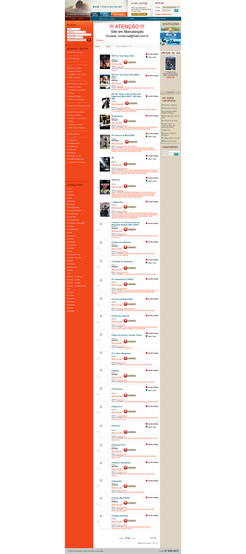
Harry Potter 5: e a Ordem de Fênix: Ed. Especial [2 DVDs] (168, 125)
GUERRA (70, 261)
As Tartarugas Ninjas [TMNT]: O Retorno (169, 112)
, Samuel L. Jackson (147, 382)
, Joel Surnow (131, 146)
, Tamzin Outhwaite (140, 213)
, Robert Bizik (136, 128)
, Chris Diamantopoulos (134, 151)
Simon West (121, 325)
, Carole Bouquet (122, 89)
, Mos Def (134, 127)
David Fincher (121, 234)
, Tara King (151, 195)
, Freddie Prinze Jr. (142, 148)
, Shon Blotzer (145, 128)
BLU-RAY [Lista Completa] (75, 112)
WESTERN (70, 311)
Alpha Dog (166, 130)
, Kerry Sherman (121, 195)
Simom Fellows (122, 211)
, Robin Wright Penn (140, 401)
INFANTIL (70, 270)
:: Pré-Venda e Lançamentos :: (77, 74)
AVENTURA (71, 201)
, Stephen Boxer (133, 216)
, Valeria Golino (125, 171)
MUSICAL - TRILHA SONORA (76, 286)
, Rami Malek (146, 109)
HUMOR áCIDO (72, 267)
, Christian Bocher (139, 492)
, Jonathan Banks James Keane (137, 195)
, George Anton (122, 217)
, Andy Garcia (136, 382)
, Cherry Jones (121, 151)
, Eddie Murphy (135, 192)
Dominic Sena (121, 472)
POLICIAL (70, 292)
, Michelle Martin (121, 510)
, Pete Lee (126, 214)
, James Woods (140, 328)
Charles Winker (122, 416)
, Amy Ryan (145, 509)
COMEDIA (70, 226)
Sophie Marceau (122, 251)
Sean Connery (128, 438)
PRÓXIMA (153, 538)
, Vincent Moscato (141, 173)
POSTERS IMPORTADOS (75, 159)
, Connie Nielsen (150, 456)
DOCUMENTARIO (73, 229)
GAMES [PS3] (71, 149)
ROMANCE (70, 301)
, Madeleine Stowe (139, 327)
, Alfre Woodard (152, 127)
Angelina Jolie (128, 509)
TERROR (70, 308)
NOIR (69, 289)
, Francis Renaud (145, 171)
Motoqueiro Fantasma (170, 108)
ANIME (69, 198)
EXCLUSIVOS (71, 245)
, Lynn (148, 68)
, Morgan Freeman (136, 235)
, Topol (144, 68)
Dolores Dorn (128, 364)
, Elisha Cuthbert (143, 149)
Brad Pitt (127, 235)
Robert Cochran (122, 146)
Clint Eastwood (122, 507)
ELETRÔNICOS (72, 146)
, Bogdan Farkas (152, 214)
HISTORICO (71, 264)
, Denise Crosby (136, 197)
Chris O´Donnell (129, 290)
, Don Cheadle (145, 473)
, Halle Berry (137, 473)
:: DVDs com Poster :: (74, 77)
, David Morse (142, 127)
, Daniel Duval (135, 171)
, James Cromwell (151, 327)
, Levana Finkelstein (139, 310)
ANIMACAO (71, 195)
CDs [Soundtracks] (73, 134)
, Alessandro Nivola (123, 291)
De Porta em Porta (170, 141)
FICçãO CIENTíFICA (73, 254)
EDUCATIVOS (71, 236)
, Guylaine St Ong (126, 528)
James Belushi (129, 526)
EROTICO (70, 239)
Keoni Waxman (122, 490)
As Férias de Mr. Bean (170, 120)
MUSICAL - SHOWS (73, 283)
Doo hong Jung (129, 274)
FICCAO (69, 251)
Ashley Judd (128, 382)
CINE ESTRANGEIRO (74, 210)
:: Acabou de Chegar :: (74, 71)
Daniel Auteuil (128, 170)
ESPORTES (71, 242)
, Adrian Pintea (143, 216)
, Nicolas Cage (138, 438)
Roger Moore (128, 68)
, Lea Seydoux (137, 109)
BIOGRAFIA (71, 204)
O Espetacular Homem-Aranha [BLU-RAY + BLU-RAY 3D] (170, 73)
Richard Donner (122, 125)
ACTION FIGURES (73, 143)
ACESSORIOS (72, 140)
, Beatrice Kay (147, 364)
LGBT (69, 273)
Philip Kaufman (122, 380)
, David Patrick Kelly (132, 193)
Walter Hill (120, 190)
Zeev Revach (128, 310)
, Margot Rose (126, 197)
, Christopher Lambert (142, 253)
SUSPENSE (71, 305)
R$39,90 (170, 77)
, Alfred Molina (139, 290)
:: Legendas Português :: (75, 96)
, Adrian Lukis (123, 216)
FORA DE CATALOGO (74, 258)
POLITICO (70, 295)
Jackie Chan (128, 347)
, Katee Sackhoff (132, 149)
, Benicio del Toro (152, 401)
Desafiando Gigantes (170, 105)
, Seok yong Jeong (150, 274)
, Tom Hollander (145, 291)
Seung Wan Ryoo (123, 272)
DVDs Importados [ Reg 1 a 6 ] (77, 84)
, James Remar (121, 193)
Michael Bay (121, 436)
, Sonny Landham (144, 193)
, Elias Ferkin (143, 214)
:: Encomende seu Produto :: (76, 162)
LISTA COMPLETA (73, 58)
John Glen (120, 66)
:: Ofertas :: (70, 93)
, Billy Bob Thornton (139, 456)
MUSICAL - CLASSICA (74, 276)
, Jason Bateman (139, 526)
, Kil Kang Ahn (139, 274)
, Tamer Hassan (132, 217)
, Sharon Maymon (129, 308)
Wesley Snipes (129, 213)
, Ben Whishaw (131, 111)
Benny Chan (121, 346)
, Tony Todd (153, 438)
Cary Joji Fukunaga (123, 107)
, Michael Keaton (149, 290)
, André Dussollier (151, 170)
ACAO (69, 188)
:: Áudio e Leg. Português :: (76, 99)
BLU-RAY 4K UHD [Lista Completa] (78, 105)
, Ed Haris (146, 438)
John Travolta (128, 327)
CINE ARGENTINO (73, 207)
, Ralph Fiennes (120, 111)
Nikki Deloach (128, 417)
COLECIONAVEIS (73, 220)
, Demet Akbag (138, 417)
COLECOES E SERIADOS (76, 223)
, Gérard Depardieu (139, 170)
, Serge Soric (134, 214)
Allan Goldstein (122, 525)
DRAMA (69, 232)
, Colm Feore (137, 509)
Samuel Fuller (121, 362)
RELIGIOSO (71, 298)
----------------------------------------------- (77, 55)
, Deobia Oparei (151, 213)
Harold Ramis (121, 454)
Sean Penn (121, 399)
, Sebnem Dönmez (149, 417)
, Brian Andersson (126, 128)
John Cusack (128, 456)
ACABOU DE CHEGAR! (75, 52)
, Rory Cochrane (135, 291)
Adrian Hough (128, 492)
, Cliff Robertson (138, 364)
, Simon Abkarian (122, 255)
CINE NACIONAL (72, 214)
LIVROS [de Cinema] (74, 156)
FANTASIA (70, 248)
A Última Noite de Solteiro (171, 138)
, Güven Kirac (121, 419)
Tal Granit (120, 308)
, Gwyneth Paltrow (148, 235)
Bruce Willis (127, 127)
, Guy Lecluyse (121, 173)
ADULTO (70, 192)
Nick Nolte (127, 192)
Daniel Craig (128, 109)
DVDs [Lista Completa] (74, 68)
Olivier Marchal (122, 168)
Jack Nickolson (129, 401)
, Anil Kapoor (122, 149)
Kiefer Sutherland (130, 148)
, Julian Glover (137, 68)
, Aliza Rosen (150, 310)
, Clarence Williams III (128, 328)
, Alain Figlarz (130, 173)
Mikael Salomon (122, 288)
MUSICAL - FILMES (73, 279)
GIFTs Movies (71, 153)
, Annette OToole (145, 192)
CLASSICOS (71, 217)
